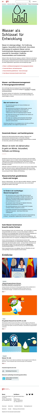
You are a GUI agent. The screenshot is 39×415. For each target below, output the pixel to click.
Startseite (4, 4)
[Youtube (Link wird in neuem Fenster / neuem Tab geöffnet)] (32, 394)
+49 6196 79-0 (20, 400)
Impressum (4, 406)
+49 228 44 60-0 (9, 399)
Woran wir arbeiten (11, 4)
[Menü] (2, 1)
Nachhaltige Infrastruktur (22, 4)
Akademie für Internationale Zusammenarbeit (11, 411)
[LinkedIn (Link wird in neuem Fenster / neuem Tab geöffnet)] (27, 394)
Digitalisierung (29, 244)
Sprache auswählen (35, 1)
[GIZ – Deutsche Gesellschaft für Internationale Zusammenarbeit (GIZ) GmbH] (7, 1)
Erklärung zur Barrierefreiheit (19, 408)
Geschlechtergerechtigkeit (8, 245)
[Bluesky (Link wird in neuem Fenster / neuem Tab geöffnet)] (29, 394)
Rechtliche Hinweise (19, 406)
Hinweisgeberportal (28, 406)
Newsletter (4, 408)
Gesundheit (27, 89)
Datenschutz (10, 406)
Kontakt (9, 408)
